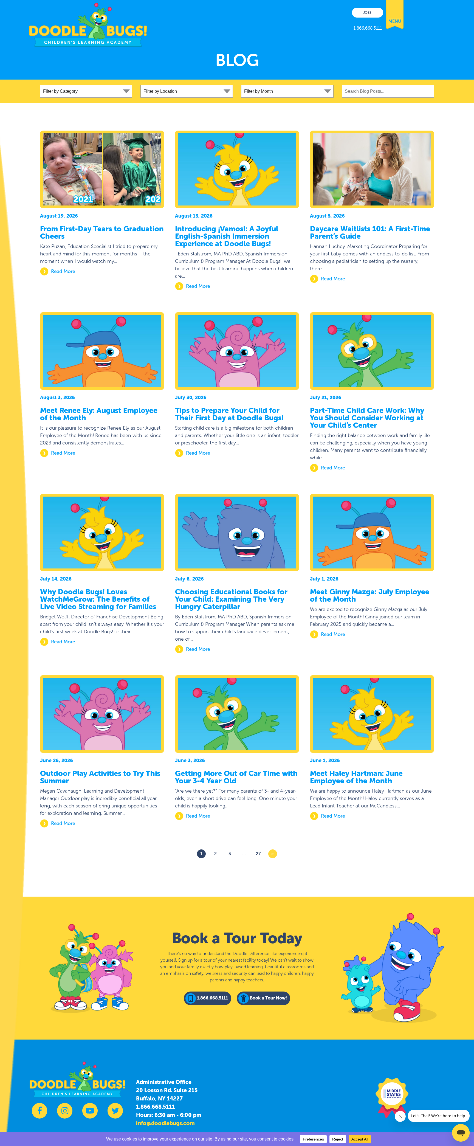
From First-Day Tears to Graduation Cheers (101, 232)
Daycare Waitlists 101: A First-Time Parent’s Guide (370, 232)
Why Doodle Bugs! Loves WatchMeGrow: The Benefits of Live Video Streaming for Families (98, 599)
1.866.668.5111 (155, 1106)
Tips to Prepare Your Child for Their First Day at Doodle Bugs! (229, 414)
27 (258, 853)
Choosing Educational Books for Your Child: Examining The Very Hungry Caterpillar (231, 599)
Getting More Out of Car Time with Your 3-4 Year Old (236, 777)
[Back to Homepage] (88, 23)
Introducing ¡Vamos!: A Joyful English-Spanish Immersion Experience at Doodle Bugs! (226, 236)
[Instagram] (64, 1113)
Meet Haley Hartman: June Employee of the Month (356, 777)
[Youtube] (90, 1113)
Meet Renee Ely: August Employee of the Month (98, 414)
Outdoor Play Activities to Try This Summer (100, 777)
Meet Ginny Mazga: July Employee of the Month (369, 595)
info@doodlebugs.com (165, 1123)
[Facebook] (39, 1113)
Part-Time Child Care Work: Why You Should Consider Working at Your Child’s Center (367, 418)
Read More (63, 271)
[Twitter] (115, 1113)
